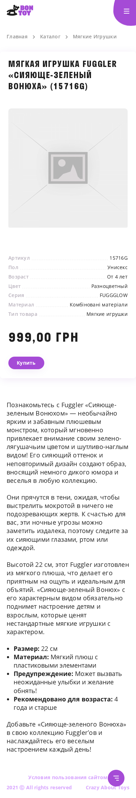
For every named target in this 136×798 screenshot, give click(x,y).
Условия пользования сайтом (67, 777)
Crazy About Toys (107, 787)
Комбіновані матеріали (99, 305)
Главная (17, 36)
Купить (26, 362)
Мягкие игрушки (107, 314)
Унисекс (117, 267)
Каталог (50, 36)
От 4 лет (117, 277)
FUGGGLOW (114, 295)
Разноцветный (109, 286)
